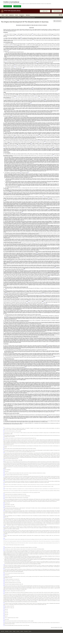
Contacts (10, 631)
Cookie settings (17, 6)
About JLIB (2, 631)
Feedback (21, 631)
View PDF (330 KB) (57, 21)
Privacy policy (26, 631)
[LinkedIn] (61, 15)
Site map (30, 631)
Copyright (14, 631)
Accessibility (6, 631)
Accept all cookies (8, 6)
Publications (4, 17)
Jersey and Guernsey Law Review (11, 17)
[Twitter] (59, 15)
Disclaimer (17, 631)
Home (2, 17)
